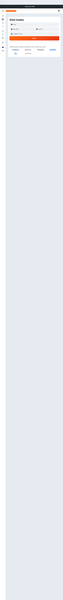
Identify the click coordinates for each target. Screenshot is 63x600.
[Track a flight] (3, 34)
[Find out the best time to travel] (3, 38)
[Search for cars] (3, 22)
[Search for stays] (3, 19)
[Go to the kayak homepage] (11, 11)
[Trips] (3, 42)
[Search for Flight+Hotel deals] (3, 26)
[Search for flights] (3, 16)
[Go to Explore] (3, 31)
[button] (61, 6)
